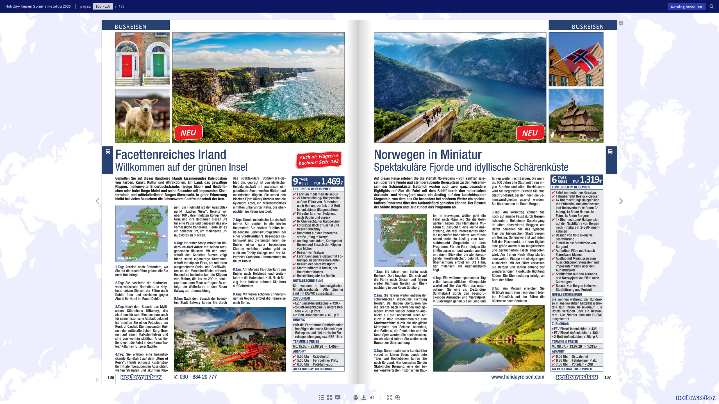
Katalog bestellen (686, 6)
